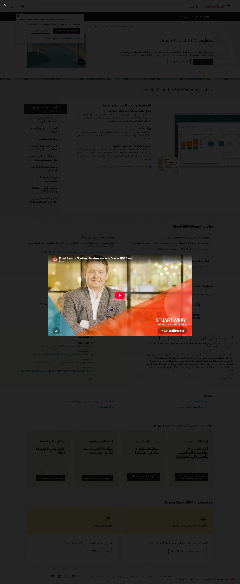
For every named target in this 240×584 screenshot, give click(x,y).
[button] (4, 4)
